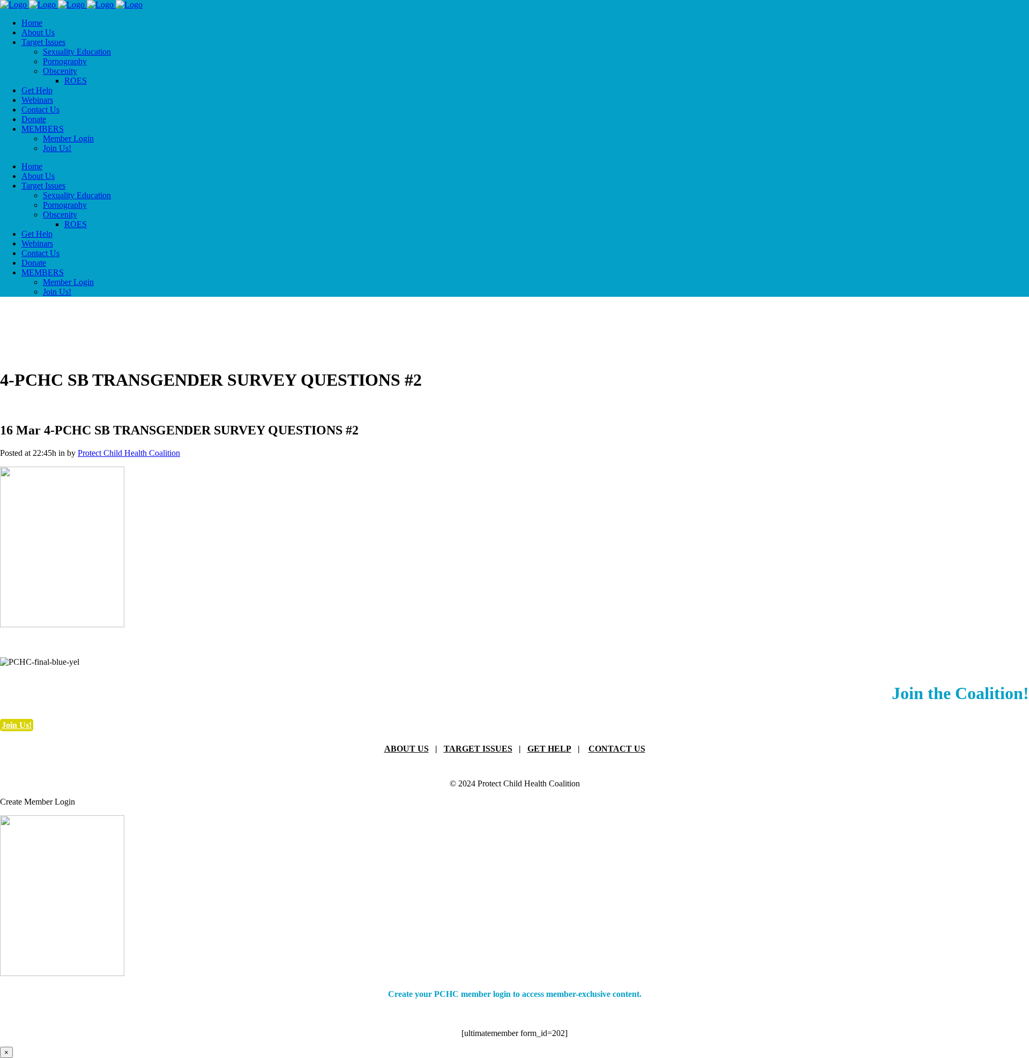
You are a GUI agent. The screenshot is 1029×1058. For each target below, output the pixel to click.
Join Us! (17, 725)
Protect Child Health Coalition (129, 452)
